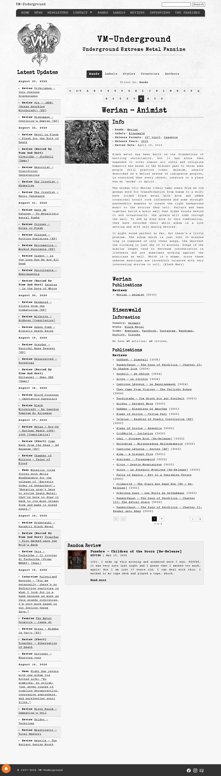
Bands (103, 13)
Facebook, (150, 330)
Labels (119, 13)
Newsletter (57, 13)
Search (198, 4)
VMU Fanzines (187, 13)
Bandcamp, (186, 330)
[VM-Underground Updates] (6, 768)
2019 (144, 141)
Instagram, (168, 330)
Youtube (134, 334)
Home (25, 13)
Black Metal (134, 327)
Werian (132, 129)
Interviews (159, 13)
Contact (80, 13)
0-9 (78, 91)
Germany (134, 323)
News (38, 13)
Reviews (137, 13)
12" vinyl (152, 137)
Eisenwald (137, 133)
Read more (98, 580)
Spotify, (119, 334)
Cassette (171, 137)
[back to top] (213, 756)
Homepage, (132, 330)
